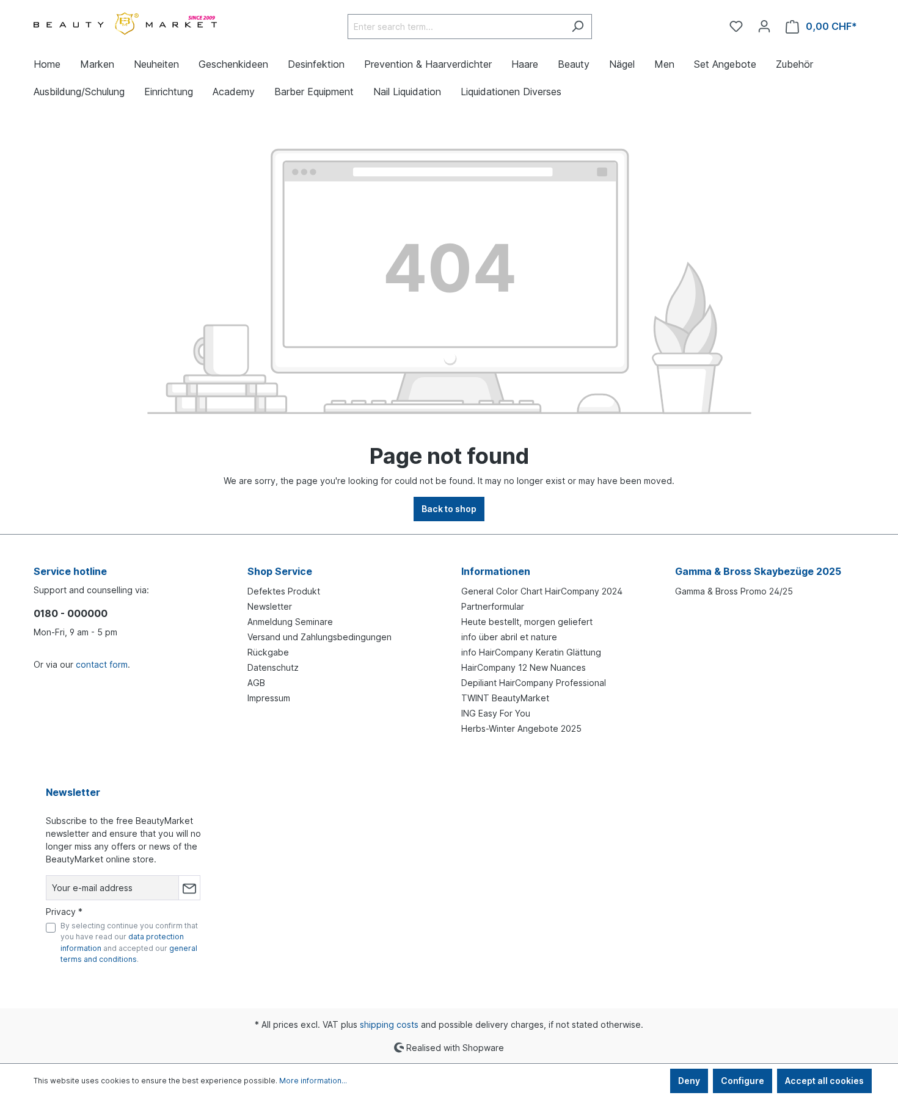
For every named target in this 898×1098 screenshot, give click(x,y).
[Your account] (764, 26)
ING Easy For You (495, 713)
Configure (742, 1080)
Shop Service (279, 571)
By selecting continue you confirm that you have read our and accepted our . (129, 942)
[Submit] (189, 887)
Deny (689, 1080)
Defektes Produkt (283, 591)
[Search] (577, 26)
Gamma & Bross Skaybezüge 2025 (758, 571)
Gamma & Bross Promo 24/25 (734, 591)
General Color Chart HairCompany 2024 (541, 591)
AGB (256, 682)
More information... (313, 1080)
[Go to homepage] (125, 24)
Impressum (268, 698)
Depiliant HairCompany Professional (533, 682)
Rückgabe (268, 652)
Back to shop (449, 509)
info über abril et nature (509, 637)
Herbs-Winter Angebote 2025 (521, 728)
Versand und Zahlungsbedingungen (319, 637)
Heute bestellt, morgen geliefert (527, 621)
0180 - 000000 (71, 613)
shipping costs (389, 1024)
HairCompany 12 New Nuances (523, 667)
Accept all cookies (824, 1080)
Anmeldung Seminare (290, 621)
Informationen (495, 571)
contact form (102, 664)
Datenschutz (273, 667)
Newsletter (269, 606)
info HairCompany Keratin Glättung (531, 652)
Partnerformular (492, 606)
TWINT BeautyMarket (505, 698)
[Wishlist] (736, 26)
